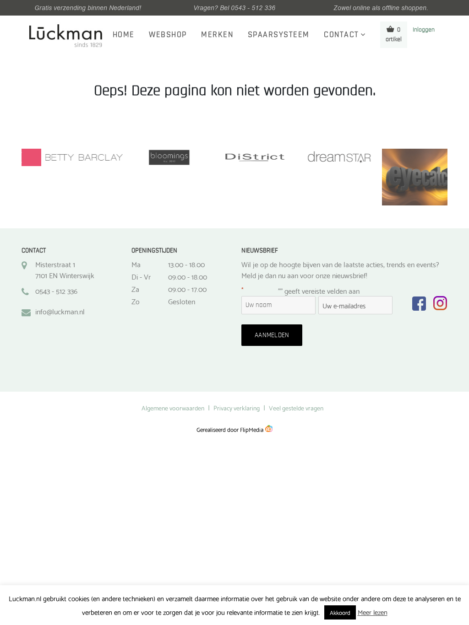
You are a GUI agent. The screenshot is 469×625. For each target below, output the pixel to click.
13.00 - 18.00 (186, 264)
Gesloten (181, 301)
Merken (217, 35)
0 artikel (394, 35)
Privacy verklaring (236, 407)
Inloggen (424, 30)
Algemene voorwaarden (173, 407)
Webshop (168, 35)
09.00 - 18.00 (187, 276)
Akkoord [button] (340, 612)
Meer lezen (372, 612)
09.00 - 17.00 (187, 288)
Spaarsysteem (279, 35)
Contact (341, 35)
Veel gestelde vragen (296, 407)
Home (124, 35)
